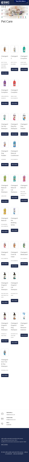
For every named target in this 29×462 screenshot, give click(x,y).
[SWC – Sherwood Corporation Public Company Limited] (5, 2)
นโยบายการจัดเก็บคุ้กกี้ (18, 454)
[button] (5, 73)
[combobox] (14, 94)
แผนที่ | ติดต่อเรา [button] (4, 444)
